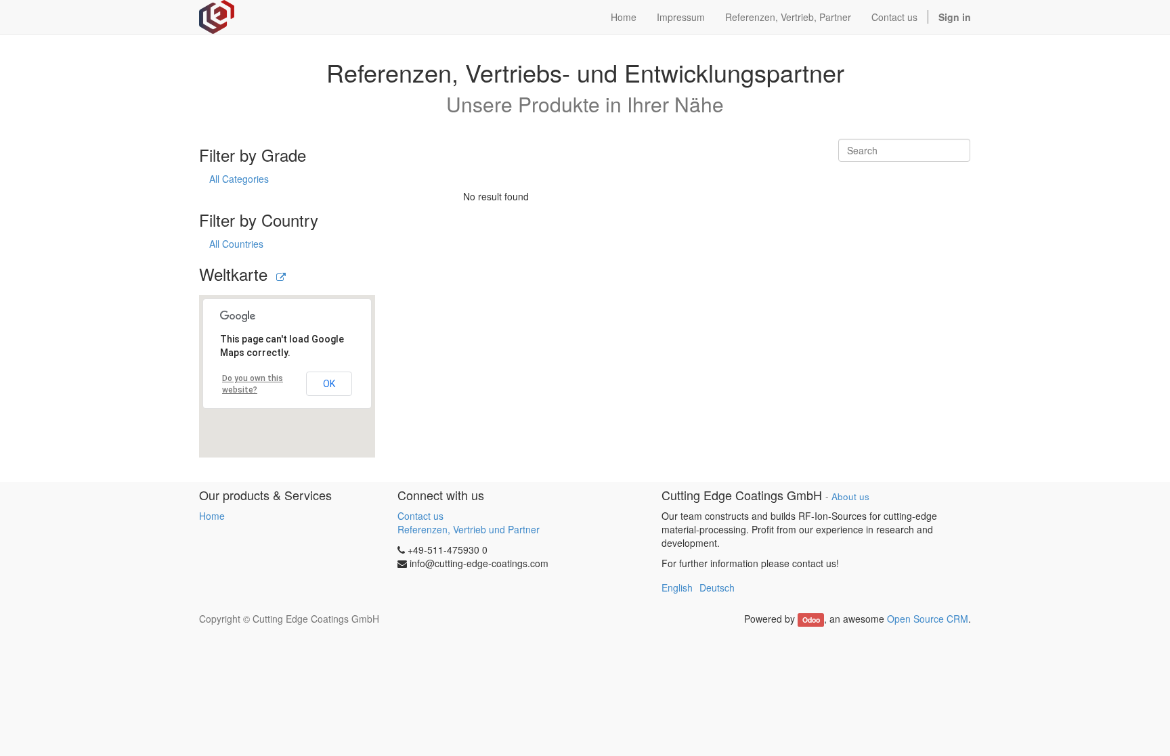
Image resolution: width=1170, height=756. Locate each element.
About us (850, 496)
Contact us (420, 515)
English (677, 587)
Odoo (811, 620)
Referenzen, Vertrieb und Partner (468, 529)
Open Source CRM (927, 618)
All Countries (236, 243)
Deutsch (717, 587)
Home (212, 515)
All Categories (239, 178)
